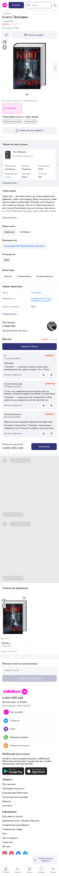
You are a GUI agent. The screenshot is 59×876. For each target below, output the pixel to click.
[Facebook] (18, 853)
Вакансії (6, 801)
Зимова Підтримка (12, 121)
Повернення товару (12, 829)
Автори (6, 846)
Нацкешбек (30, 121)
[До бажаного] (6, 35)
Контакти (7, 806)
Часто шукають (10, 838)
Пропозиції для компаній (15, 797)
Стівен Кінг (7, 21)
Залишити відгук (29, 346)
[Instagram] (4, 853)
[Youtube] (11, 853)
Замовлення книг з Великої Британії (20, 821)
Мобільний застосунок (16, 754)
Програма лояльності (13, 788)
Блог (4, 833)
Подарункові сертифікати (15, 825)
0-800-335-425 (12, 448)
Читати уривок (36, 35)
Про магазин (8, 784)
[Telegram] (25, 853)
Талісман (5, 643)
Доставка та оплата (12, 816)
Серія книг (7, 842)
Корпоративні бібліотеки (14, 793)
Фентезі (8, 13)
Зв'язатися (44, 446)
